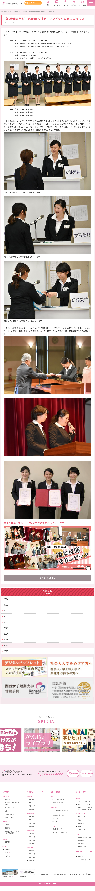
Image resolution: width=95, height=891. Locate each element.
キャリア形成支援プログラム (60, 811)
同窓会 (6, 853)
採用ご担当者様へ (58, 829)
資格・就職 (32, 806)
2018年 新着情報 (23, 11)
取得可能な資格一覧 (58, 799)
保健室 (79, 826)
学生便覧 (7, 856)
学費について (81, 817)
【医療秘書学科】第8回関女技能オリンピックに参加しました (42, 11)
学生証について (82, 847)
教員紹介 (31, 809)
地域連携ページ (82, 856)
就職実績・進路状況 (58, 815)
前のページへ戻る (46, 578)
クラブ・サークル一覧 (84, 801)
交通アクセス (8, 811)
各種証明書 (81, 840)
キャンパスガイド (9, 814)
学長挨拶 (7, 799)
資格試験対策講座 (58, 803)
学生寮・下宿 (81, 830)
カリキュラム (32, 803)
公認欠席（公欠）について (85, 837)
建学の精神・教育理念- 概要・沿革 (12, 803)
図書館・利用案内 (9, 817)
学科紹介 (31, 799)
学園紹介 (7, 849)
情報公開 (7, 842)
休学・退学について (83, 843)
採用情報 (90, 874)
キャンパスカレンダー (84, 804)
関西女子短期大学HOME (6, 11)
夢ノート (55, 818)
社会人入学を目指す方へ (60, 832)
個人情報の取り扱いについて (77, 874)
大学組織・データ (9, 808)
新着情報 (16, 11)
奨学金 (79, 820)
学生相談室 (81, 823)
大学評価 (7, 825)
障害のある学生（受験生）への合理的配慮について (12, 832)
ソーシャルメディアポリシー (59, 874)
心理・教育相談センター (84, 860)
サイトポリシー (45, 874)
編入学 (55, 821)
